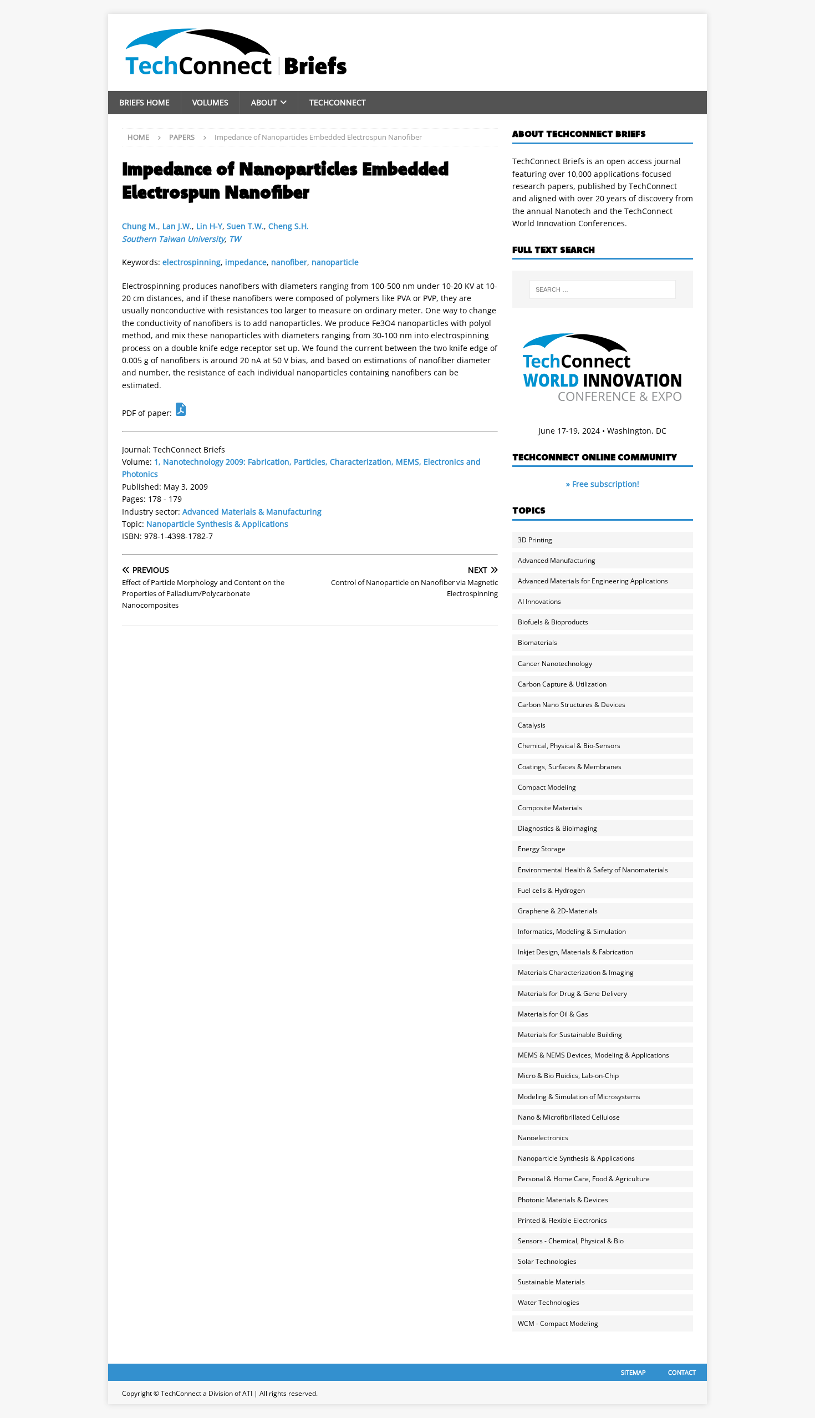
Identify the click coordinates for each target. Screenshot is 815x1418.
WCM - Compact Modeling (558, 1323)
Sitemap (633, 1372)
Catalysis (532, 725)
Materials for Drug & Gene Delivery (572, 993)
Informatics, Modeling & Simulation (572, 931)
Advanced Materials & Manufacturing (252, 511)
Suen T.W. (245, 226)
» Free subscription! (602, 484)
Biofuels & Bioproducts (553, 622)
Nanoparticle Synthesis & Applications (217, 524)
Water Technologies (548, 1302)
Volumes (210, 102)
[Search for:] (602, 289)
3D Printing (535, 540)
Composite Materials (550, 807)
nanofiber (289, 262)
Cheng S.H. (288, 226)
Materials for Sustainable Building (570, 1034)
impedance (246, 262)
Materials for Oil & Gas (553, 1014)
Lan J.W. (177, 226)
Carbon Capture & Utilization (562, 684)
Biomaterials (537, 642)
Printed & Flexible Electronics (562, 1220)
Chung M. (140, 226)
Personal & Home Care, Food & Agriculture (584, 1178)
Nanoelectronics (543, 1137)
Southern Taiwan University (173, 238)
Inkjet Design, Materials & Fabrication (575, 952)
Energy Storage (542, 848)
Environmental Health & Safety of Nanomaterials (593, 870)
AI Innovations (539, 601)
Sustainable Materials (551, 1282)
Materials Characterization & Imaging (576, 972)
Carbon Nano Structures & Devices (571, 704)
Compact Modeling (547, 787)
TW (235, 238)
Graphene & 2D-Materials (558, 911)
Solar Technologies (547, 1261)
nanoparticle (335, 262)
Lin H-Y (209, 226)
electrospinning (191, 262)
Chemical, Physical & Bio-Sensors (569, 745)
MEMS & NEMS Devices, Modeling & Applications (593, 1055)
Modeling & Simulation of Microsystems (579, 1096)
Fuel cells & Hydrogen (551, 890)
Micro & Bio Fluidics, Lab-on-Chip (568, 1075)
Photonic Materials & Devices (563, 1199)
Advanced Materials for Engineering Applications (593, 581)
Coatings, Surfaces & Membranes (570, 766)
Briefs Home (144, 102)
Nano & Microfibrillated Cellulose (569, 1117)
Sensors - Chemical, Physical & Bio (571, 1241)
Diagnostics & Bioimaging (557, 828)
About (264, 102)
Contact (682, 1372)
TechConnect (337, 102)
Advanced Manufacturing (556, 560)
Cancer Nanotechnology (555, 663)
